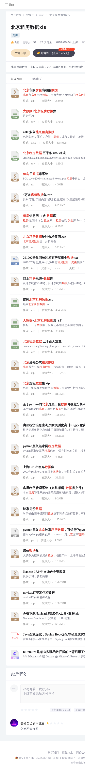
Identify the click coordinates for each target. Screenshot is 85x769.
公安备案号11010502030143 (35, 757)
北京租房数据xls (28, 27)
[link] (16, 15)
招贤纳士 (67, 752)
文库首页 (16, 15)
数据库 (30, 15)
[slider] (29, 710)
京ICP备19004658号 (64, 757)
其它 (41, 15)
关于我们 (53, 752)
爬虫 (15, 35)
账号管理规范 (78, 762)
